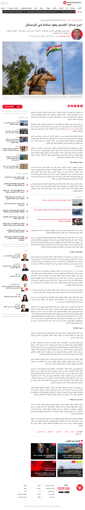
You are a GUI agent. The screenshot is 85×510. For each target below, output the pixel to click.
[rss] (58, 488)
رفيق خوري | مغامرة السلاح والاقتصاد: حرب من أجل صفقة (13, 218)
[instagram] (65, 488)
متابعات (17, 146)
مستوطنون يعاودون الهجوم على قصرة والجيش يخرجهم (11, 149)
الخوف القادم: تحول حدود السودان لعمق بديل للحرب (14, 178)
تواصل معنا (51, 494)
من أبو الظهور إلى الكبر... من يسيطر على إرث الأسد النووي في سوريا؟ (13, 191)
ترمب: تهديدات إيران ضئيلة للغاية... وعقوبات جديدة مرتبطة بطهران (14, 198)
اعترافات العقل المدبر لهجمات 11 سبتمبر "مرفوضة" (20, 12)
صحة (35, 8)
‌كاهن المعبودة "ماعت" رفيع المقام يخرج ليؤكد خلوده (11, 167)
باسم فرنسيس (65, 36)
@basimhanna (50, 36)
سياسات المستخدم (49, 485)
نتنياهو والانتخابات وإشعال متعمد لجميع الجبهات (44, 456)
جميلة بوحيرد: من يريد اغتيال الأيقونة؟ (12, 307)
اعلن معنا (52, 497)
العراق (72, 431)
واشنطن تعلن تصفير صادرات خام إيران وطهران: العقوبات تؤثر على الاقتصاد (13, 211)
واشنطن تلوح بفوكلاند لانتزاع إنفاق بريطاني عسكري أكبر (71, 456)
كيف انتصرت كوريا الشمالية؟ (12, 296)
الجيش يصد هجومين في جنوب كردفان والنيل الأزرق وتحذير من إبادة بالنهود (13, 224)
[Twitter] (66, 488)
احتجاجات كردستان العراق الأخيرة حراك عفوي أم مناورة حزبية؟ (52, 210)
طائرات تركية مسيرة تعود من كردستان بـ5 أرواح (57, 200)
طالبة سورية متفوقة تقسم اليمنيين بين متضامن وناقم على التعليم (14, 184)
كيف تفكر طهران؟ (15, 276)
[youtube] (63, 488)
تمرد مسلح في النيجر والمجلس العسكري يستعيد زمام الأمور (15, 231)
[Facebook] (68, 488)
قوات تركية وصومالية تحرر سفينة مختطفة (11, 124)
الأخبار (79, 8)
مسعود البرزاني (41, 431)
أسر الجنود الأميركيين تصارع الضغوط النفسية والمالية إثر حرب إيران (70, 473)
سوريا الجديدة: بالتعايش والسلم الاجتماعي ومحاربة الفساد (11, 287)
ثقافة (54, 8)
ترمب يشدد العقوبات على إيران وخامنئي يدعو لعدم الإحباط (45, 474)
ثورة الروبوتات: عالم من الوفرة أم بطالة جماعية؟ (11, 267)
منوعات (48, 8)
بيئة (18, 129)
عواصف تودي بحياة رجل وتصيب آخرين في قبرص (12, 132)
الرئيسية (80, 20)
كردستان (80, 114)
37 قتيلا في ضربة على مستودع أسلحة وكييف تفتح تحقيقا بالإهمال (50, 12)
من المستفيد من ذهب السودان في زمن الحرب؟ (14, 204)
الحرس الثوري (78, 434)
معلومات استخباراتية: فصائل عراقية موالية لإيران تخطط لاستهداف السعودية (14, 238)
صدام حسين (70, 129)
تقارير (69, 20)
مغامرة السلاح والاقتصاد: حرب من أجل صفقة (11, 257)
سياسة (73, 8)
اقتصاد (61, 8)
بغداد (60, 136)
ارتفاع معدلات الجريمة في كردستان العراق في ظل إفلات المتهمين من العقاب (54, 220)
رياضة (41, 8)
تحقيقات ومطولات (26, 8)
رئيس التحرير (51, 491)
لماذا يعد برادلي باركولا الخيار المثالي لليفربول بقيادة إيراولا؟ (12, 141)
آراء (67, 8)
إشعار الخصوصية (50, 488)
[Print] (69, 106)
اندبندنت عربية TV (12, 8)
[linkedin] (61, 488)
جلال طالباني (51, 431)
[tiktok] (60, 488)
